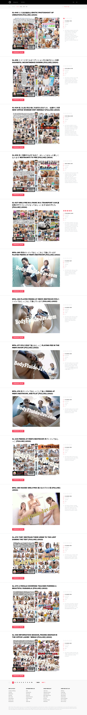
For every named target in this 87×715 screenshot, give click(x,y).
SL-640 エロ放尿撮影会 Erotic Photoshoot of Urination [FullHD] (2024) (33, 14)
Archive (23, 2)
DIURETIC (72, 125)
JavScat (66, 24)
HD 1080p (74, 32)
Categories (15, 2)
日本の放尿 (67, 608)
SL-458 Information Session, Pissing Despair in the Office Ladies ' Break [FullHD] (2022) (34, 636)
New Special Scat (47, 695)
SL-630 (74, 180)
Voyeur (75, 510)
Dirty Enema (11, 698)
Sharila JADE (67, 37)
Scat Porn (67, 22)
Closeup (70, 271)
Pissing (68, 36)
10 (31, 682)
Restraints (46, 701)
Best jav (73, 270)
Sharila (76, 36)
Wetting (75, 231)
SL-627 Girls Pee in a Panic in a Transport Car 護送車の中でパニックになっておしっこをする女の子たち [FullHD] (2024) (35, 205)
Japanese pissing (68, 80)
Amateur (71, 30)
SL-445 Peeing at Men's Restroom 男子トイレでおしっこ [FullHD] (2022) (35, 440)
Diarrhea (10, 695)
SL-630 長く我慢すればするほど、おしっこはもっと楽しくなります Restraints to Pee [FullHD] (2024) (35, 156)
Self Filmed (63, 695)
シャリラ (76, 366)
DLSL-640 (76, 30)
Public (71, 228)
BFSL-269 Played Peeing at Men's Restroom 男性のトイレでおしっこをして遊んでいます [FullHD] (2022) (35, 300)
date (18, 6)
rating (21, 6)
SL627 (68, 231)
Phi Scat (45, 698)
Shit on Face (63, 701)
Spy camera (75, 135)
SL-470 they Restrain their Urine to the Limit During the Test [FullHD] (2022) (34, 538)
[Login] (76, 2)
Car (74, 222)
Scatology (63, 692)
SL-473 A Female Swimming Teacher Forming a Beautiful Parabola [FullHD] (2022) (34, 587)
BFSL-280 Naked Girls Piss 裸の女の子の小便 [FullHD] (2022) (36, 489)
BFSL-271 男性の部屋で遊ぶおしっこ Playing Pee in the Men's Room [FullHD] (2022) (35, 346)
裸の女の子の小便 (72, 608)
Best (71, 270)
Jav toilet (69, 176)
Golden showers (68, 32)
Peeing (67, 30)
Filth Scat (28, 695)
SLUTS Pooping (64, 698)
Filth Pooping (29, 698)
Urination (75, 82)
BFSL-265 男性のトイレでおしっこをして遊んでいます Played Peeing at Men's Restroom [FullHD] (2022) (36, 254)
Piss (65, 36)
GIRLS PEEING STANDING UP (71, 31)
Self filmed (72, 36)
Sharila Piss (73, 37)
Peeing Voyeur (73, 35)
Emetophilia (11, 701)
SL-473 (68, 607)
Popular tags (66, 6)
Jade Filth (28, 701)
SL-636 (68, 82)
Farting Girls (28, 692)
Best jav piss (72, 456)
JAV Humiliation (68, 226)
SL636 (71, 82)
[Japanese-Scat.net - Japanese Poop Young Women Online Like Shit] (10, 2)
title (26, 6)
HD (65, 30)
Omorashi (72, 131)
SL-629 (68, 135)
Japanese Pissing (47, 692)
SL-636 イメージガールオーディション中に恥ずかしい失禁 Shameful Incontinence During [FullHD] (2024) (35, 61)
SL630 (66, 181)
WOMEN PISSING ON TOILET (71, 182)
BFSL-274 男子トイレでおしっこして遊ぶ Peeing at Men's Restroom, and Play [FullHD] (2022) (33, 392)
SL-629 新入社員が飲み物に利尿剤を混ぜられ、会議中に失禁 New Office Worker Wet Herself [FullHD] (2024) (36, 109)
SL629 (71, 135)
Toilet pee (70, 181)
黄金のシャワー (71, 369)
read (24, 6)
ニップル (76, 607)
